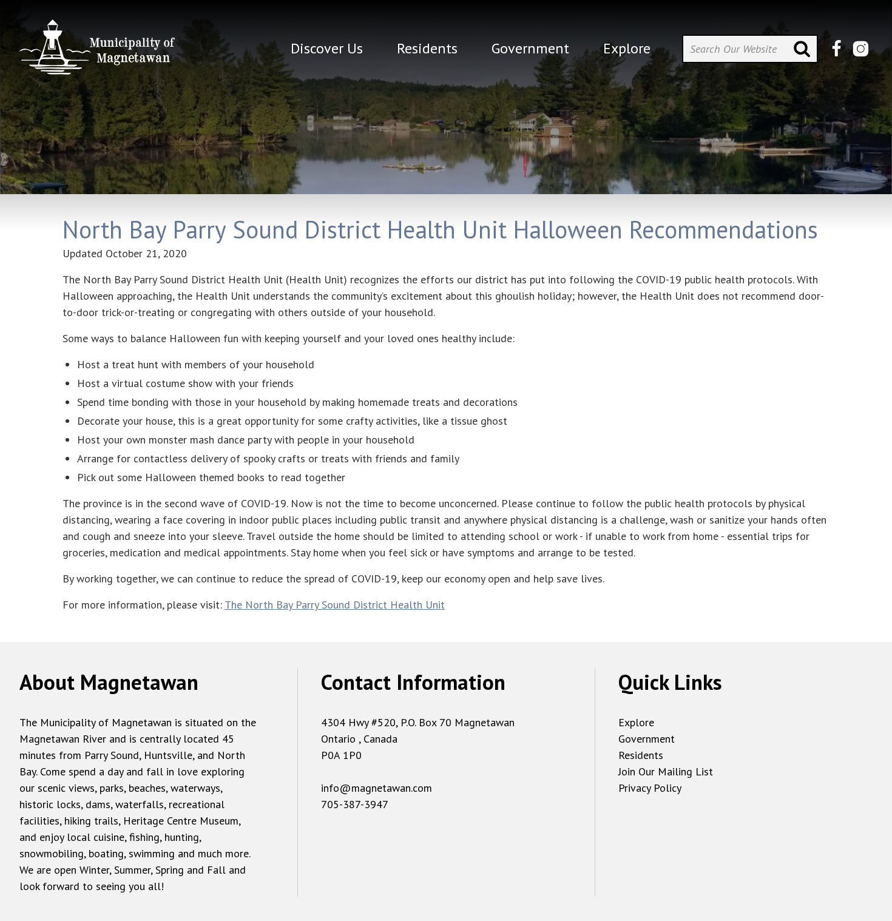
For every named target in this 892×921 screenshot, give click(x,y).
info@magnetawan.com (376, 788)
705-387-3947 (354, 804)
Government (646, 739)
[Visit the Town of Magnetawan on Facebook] (836, 49)
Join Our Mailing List (665, 771)
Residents (640, 755)
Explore (636, 722)
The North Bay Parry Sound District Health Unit (335, 605)
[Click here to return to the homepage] (97, 51)
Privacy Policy (649, 788)
